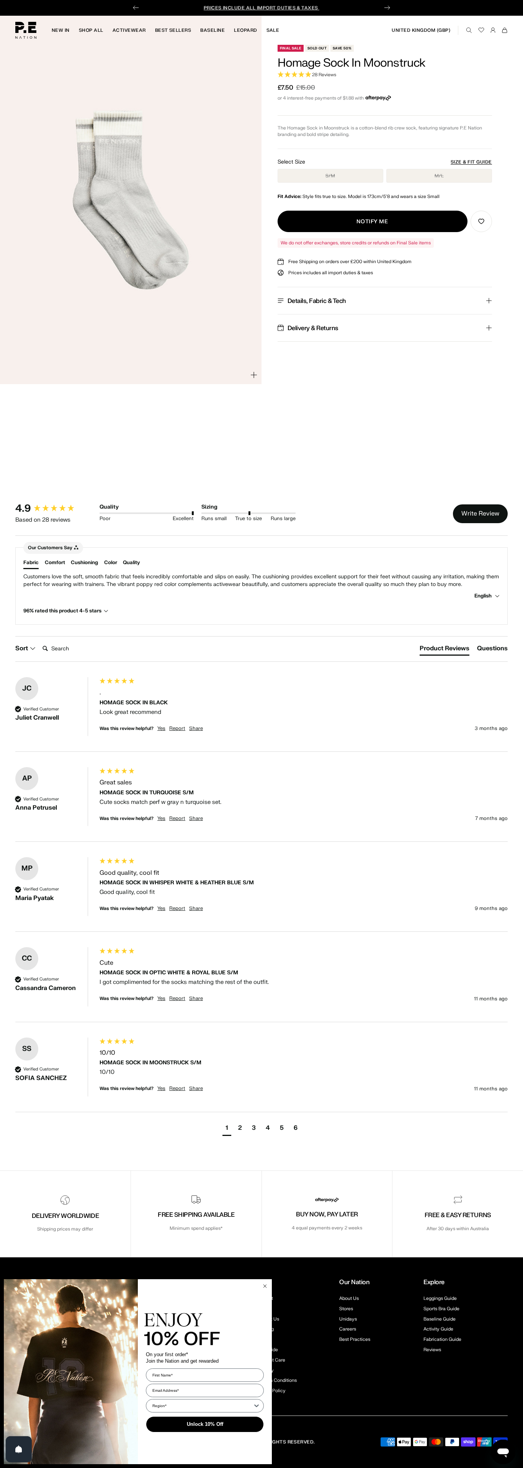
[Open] (19, 1449)
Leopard (245, 30)
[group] (55, 509)
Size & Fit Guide (471, 162)
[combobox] (202, 1405)
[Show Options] (256, 1405)
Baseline (212, 30)
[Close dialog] (265, 1286)
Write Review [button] (480, 513)
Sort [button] (22, 648)
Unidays (348, 1319)
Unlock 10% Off (205, 1424)
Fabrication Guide (442, 1339)
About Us (349, 1298)
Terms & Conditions (276, 1380)
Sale (272, 30)
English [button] (483, 595)
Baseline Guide (439, 1319)
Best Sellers (173, 30)
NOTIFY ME (372, 221)
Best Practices (354, 1339)
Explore (434, 1282)
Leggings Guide (440, 1298)
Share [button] (196, 728)
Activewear (129, 30)
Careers (347, 1329)
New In (61, 30)
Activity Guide (438, 1329)
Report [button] (177, 728)
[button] (385, 75)
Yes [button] (161, 728)
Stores (346, 1309)
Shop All (91, 30)
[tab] (444, 650)
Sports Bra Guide (441, 1309)
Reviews (432, 1350)
